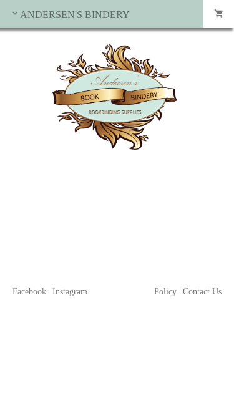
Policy (165, 291)
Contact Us (202, 291)
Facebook (29, 291)
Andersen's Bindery (75, 14)
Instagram (69, 291)
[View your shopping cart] (218, 14)
